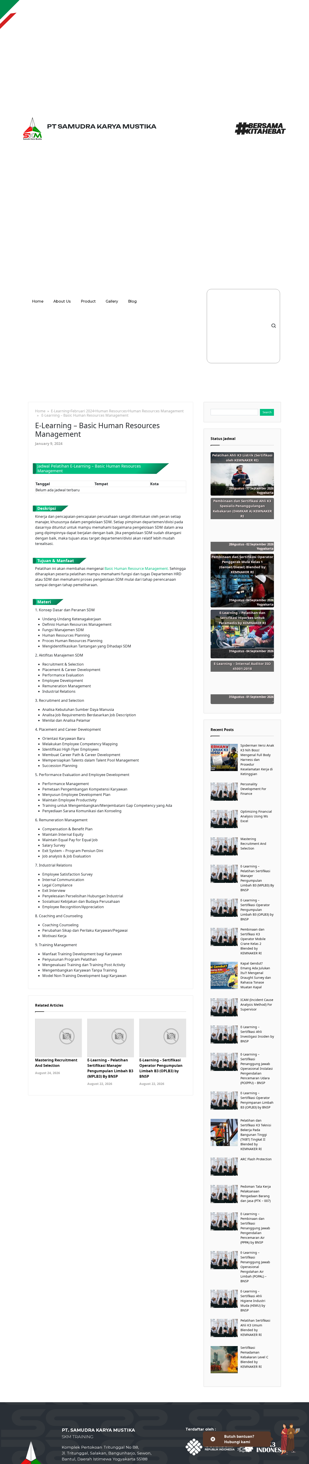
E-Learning (60, 411)
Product (88, 301)
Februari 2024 (82, 411)
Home (37, 301)
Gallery (112, 301)
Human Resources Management (156, 411)
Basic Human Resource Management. (137, 568)
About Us (62, 301)
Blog (132, 301)
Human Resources (111, 411)
